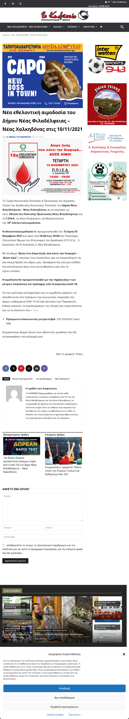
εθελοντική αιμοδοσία (22, 378)
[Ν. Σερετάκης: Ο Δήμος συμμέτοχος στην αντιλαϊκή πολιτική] (107, 607)
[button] (124, 654)
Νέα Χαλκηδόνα (62, 378)
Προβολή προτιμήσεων (64, 706)
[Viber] (44, 368)
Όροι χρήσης (75, 714)
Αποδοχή (64, 688)
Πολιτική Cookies (55, 714)
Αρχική (5, 35)
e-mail (34, 310)
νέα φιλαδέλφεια (44, 378)
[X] (20, 4)
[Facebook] (5, 4)
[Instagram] (13, 4)
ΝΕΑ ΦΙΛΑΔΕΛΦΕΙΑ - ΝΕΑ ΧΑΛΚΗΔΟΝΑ (29, 35)
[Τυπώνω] (36, 368)
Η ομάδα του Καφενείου (19, 137)
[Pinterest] (21, 368)
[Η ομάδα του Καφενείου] (14, 403)
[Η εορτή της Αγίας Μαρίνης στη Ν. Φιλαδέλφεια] (62, 619)
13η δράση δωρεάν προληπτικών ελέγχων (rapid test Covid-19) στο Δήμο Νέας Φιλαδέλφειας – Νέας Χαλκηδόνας (20, 464)
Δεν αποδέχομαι (64, 697)
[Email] (29, 368)
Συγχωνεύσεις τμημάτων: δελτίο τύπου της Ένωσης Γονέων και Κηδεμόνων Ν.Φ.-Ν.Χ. (63, 471)
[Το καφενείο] (64, 15)
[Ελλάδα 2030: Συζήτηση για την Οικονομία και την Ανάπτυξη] (107, 631)
